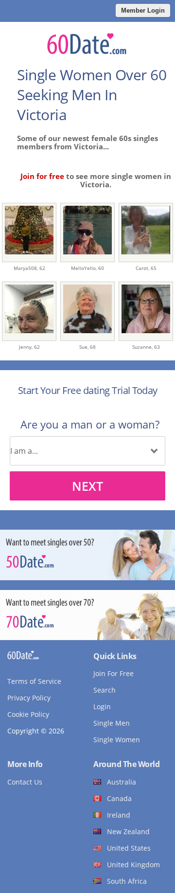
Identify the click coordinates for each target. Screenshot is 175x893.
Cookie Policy (28, 714)
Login (102, 706)
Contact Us (24, 781)
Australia (121, 781)
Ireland (118, 815)
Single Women (116, 739)
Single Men (111, 723)
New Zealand (128, 831)
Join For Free (113, 673)
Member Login (143, 10)
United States (129, 848)
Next (87, 486)
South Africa (127, 881)
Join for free (42, 176)
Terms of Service (34, 681)
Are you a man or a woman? (89, 424)
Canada (119, 798)
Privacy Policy (29, 697)
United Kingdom (133, 864)
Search (104, 690)
